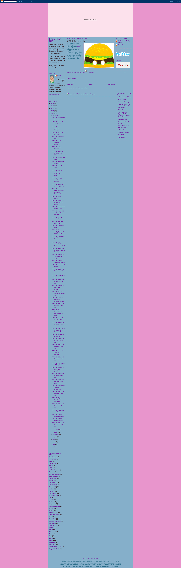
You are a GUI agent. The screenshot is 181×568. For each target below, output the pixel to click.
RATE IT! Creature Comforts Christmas (57, 142)
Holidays (51, 491)
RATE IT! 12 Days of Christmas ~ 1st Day (58, 424)
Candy (51, 467)
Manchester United (54, 506)
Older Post (111, 84)
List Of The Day (122, 119)
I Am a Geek (52, 493)
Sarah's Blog (121, 129)
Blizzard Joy (52, 463)
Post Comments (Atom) (81, 88)
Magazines (52, 504)
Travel (51, 538)
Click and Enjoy (53, 469)
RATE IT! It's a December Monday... (56, 128)
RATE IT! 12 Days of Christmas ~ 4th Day (58, 375)
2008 (52, 113)
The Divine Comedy (123, 132)
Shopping (52, 523)
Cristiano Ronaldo (54, 474)
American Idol (53, 457)
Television (52, 531)
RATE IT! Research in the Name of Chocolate (58, 212)
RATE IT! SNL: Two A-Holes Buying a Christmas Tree (58, 330)
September (56, 434)
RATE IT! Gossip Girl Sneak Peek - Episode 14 (58, 287)
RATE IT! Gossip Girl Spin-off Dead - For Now (58, 238)
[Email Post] (85, 70)
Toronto (51, 534)
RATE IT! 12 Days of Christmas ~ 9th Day (58, 305)
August (55, 437)
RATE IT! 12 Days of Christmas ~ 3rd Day (58, 393)
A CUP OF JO (122, 99)
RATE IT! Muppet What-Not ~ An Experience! (57, 399)
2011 (52, 106)
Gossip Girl (52, 487)
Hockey (51, 489)
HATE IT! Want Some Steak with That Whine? (58, 202)
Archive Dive (52, 459)
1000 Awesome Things (124, 97)
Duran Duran (52, 478)
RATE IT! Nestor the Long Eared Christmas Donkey (58, 299)
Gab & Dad (121, 110)
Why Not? (52, 542)
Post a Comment (71, 82)
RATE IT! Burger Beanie (76, 41)
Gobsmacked (53, 484)
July (54, 439)
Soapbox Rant (53, 525)
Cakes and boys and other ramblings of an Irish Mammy (124, 106)
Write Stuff (52, 544)
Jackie (59, 75)
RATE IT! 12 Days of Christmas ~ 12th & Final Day (58, 250)
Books (51, 465)
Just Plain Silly (53, 495)
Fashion (51, 480)
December (56, 115)
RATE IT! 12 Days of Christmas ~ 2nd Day (58, 405)
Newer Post (70, 84)
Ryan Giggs (52, 519)
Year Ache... (121, 45)
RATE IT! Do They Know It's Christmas (57, 179)
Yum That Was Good (55, 546)
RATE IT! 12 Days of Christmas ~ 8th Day (58, 324)
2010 (52, 108)
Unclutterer (121, 134)
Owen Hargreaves (54, 514)
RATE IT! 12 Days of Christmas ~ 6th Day (58, 346)
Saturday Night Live (55, 521)
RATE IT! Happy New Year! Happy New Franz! (58, 381)
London (51, 499)
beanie (79, 46)
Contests (51, 472)
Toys (50, 536)
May (54, 444)
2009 (52, 111)
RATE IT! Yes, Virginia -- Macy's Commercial (58, 387)
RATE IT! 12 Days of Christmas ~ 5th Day (58, 358)
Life (50, 497)
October (55, 432)
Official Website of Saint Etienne (123, 126)
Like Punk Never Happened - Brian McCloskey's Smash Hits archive (124, 115)
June (54, 442)
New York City (53, 512)
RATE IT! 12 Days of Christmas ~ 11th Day (58, 270)
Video (51, 540)
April (54, 446)
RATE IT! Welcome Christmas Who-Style (57, 153)
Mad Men (51, 502)
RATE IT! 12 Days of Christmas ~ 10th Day (58, 281)
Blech (50, 461)
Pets (50, 517)
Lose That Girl (55, 40)
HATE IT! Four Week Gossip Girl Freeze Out (58, 293)
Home (90, 84)
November (56, 429)
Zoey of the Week (54, 549)
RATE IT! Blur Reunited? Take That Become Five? (58, 244)
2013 (52, 103)
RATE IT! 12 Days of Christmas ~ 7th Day (58, 340)
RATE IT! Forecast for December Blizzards (58, 352)
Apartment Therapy (123, 102)
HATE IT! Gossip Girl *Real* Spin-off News (58, 256)
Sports (51, 529)
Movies (51, 508)
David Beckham (53, 476)
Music (51, 510)
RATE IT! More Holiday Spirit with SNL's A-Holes (58, 231)
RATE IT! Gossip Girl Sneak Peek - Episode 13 (58, 369)
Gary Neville (52, 482)
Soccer (51, 527)
